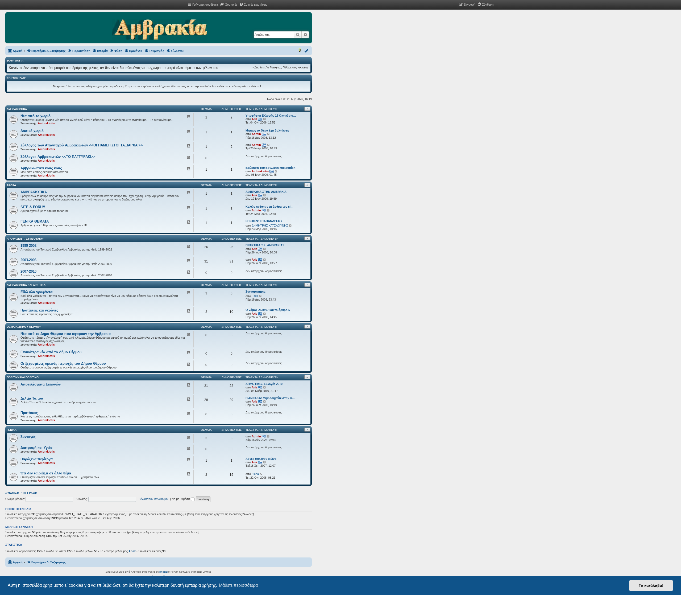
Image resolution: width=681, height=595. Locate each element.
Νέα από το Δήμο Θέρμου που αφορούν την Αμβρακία (65, 334)
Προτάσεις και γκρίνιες (39, 310)
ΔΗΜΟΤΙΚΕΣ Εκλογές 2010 (264, 383)
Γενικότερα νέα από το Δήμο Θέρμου (51, 352)
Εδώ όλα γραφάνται (36, 292)
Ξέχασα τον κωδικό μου (154, 498)
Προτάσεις (29, 413)
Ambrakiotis (46, 123)
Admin (256, 134)
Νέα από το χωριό (35, 116)
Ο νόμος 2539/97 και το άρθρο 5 (268, 309)
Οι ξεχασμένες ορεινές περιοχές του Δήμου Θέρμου (63, 364)
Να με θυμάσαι (181, 498)
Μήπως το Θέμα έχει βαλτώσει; (267, 130)
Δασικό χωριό (32, 131)
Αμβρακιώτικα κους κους (41, 168)
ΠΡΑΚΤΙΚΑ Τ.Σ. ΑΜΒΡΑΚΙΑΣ (265, 245)
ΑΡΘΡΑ (11, 185)
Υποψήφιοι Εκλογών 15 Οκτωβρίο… (271, 115)
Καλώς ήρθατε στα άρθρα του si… (269, 206)
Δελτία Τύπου (31, 398)
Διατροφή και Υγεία (36, 448)
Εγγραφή (30, 492)
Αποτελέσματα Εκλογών (40, 384)
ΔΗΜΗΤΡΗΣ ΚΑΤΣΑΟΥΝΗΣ (270, 225)
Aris (254, 119)
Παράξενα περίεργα (36, 459)
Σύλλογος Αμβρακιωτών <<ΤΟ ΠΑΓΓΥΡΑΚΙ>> (57, 157)
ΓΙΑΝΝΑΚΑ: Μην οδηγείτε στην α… (270, 398)
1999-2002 (28, 246)
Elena (255, 473)
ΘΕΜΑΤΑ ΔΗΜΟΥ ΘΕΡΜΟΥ (24, 326)
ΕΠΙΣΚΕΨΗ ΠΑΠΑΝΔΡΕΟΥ (264, 221)
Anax (132, 551)
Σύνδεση (12, 492)
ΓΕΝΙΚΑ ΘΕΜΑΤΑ (34, 221)
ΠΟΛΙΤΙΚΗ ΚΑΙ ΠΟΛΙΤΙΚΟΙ (23, 377)
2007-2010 (28, 271)
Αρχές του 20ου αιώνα (261, 458)
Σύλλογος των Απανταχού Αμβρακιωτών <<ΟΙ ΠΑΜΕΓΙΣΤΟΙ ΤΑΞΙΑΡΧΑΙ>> (81, 145)
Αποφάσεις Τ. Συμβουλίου (25, 238)
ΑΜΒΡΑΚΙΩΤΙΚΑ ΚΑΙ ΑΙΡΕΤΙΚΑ (26, 285)
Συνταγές (28, 437)
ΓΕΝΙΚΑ (11, 429)
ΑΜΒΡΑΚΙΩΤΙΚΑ (17, 109)
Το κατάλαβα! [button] (651, 585)
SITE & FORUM (32, 207)
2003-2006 (28, 260)
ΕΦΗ (255, 296)
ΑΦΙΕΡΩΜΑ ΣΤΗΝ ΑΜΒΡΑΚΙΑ (266, 191)
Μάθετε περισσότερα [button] (238, 585)
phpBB (163, 571)
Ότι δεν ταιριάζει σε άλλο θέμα (45, 473)
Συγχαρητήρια (255, 291)
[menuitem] (228, 4)
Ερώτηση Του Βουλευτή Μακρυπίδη (271, 167)
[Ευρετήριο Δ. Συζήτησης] (159, 30)
